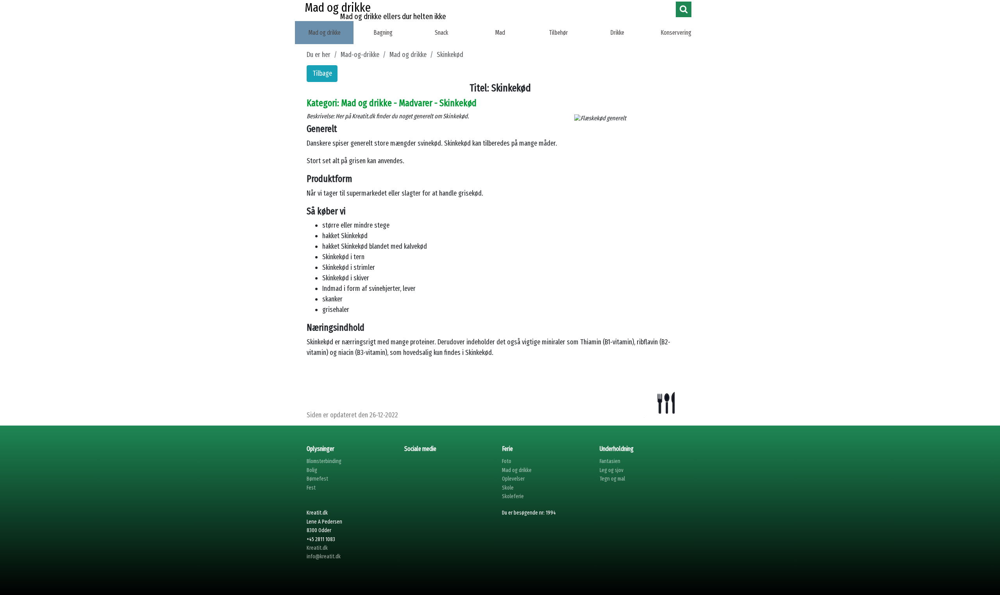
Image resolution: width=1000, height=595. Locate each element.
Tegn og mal (612, 479)
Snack (441, 32)
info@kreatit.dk (324, 556)
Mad (500, 32)
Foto (506, 461)
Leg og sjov (611, 470)
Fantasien (610, 461)
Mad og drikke (324, 32)
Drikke (617, 32)
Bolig (312, 470)
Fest (311, 488)
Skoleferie (513, 496)
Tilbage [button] (322, 73)
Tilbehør (558, 32)
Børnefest (317, 479)
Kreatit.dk (317, 548)
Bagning (383, 32)
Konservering (676, 32)
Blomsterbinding (324, 461)
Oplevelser (513, 479)
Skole (508, 488)
